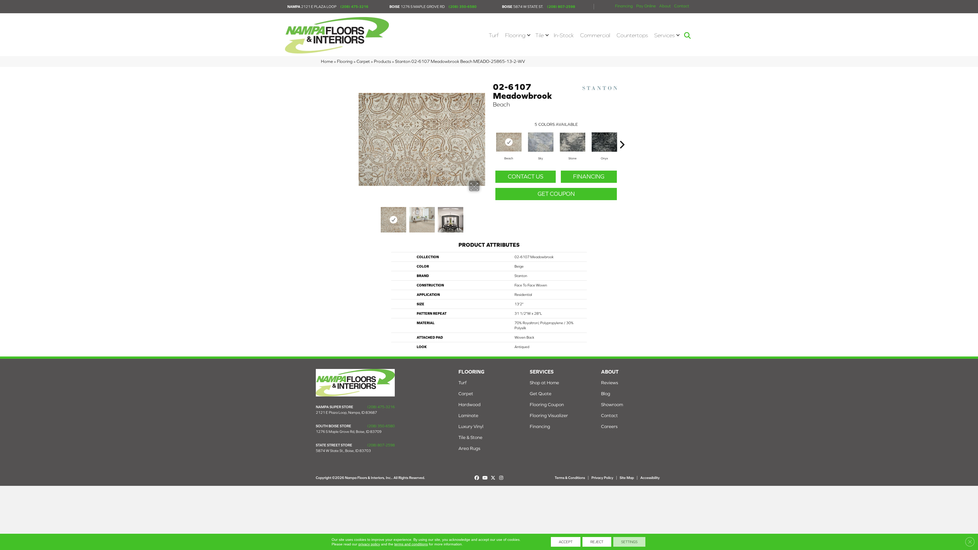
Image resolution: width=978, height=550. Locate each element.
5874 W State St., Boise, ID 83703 (343, 451)
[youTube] (485, 477)
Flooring (515, 35)
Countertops (632, 35)
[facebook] (477, 477)
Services (664, 35)
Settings (629, 542)
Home (327, 61)
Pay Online (646, 6)
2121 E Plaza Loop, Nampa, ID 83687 (346, 412)
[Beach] (509, 142)
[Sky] (541, 142)
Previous (361, 217)
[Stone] (573, 142)
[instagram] (501, 477)
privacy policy (369, 544)
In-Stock (564, 35)
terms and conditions (411, 544)
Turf (494, 35)
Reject (596, 542)
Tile (539, 35)
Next (482, 217)
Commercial (595, 35)
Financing (624, 6)
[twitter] (493, 477)
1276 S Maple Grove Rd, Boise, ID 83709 (349, 432)
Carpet (363, 61)
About (665, 6)
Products (382, 61)
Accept (566, 542)
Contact (681, 6)
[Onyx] (604, 142)
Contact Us (525, 176)
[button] (528, 35)
